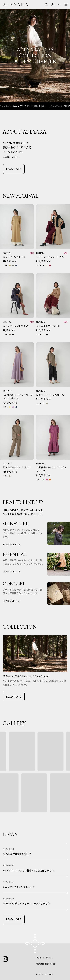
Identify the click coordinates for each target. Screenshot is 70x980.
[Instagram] (5, 959)
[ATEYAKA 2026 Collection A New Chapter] (35, 55)
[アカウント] (52, 4)
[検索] (46, 4)
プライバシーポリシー (44, 957)
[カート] (59, 4)
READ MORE (13, 169)
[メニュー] (66, 4)
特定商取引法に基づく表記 (46, 964)
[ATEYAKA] (15, 4)
